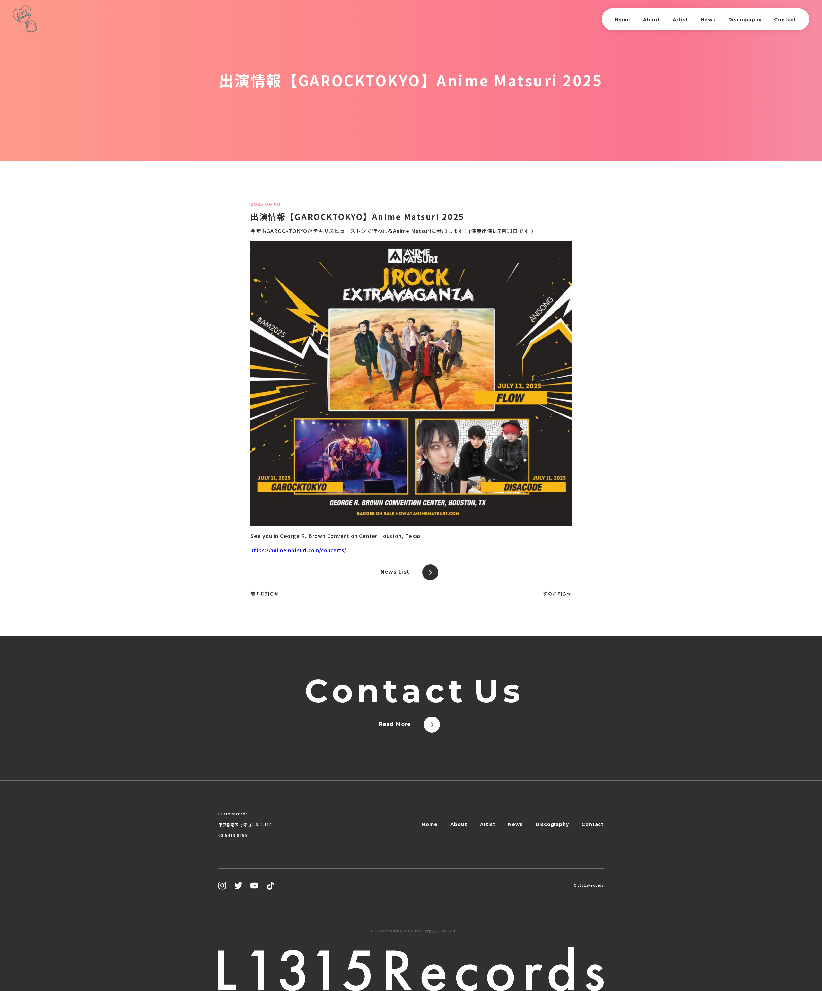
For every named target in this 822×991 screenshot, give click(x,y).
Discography (745, 19)
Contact (785, 19)
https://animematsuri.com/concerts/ (298, 550)
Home (622, 19)
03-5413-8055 (232, 835)
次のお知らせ (557, 593)
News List (394, 572)
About (651, 19)
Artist (680, 19)
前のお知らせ (264, 593)
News (708, 19)
